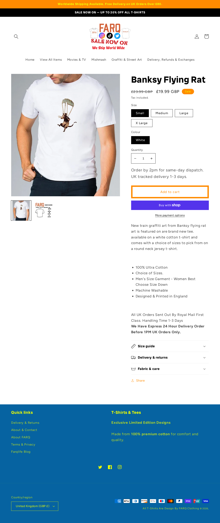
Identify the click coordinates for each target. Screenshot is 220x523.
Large (183, 113)
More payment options (170, 215)
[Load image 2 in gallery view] (43, 211)
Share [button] (140, 380)
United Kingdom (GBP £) (32, 506)
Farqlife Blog (21, 452)
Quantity (137, 150)
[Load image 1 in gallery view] (21, 211)
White (140, 140)
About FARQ (20, 437)
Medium (162, 113)
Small (140, 113)
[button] (16, 36)
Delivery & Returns (25, 423)
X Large (142, 123)
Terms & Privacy (23, 444)
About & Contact (24, 430)
